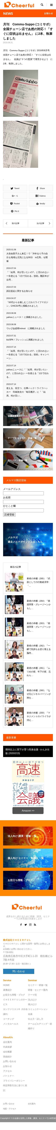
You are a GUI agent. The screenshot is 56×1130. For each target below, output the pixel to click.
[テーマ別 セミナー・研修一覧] (28, 446)
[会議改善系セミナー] (28, 424)
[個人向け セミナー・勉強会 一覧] (28, 866)
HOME (6, 985)
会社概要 (7, 1051)
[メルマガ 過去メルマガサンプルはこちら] (28, 554)
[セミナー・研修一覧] (28, 468)
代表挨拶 (7, 1047)
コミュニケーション (38, 1009)
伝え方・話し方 (35, 1019)
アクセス (7, 1071)
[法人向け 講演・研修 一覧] (28, 844)
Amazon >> (28, 810)
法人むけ (32, 999)
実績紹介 (7, 1056)
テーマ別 (32, 995)
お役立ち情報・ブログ (14, 995)
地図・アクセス (9, 1109)
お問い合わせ (9, 1061)
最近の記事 (15, 567)
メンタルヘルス (10, 1023)
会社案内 (7, 1042)
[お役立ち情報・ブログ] (28, 888)
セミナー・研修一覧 (38, 985)
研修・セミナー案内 (38, 990)
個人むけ (32, 1004)
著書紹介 (7, 990)
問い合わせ (18, 971)
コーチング (8, 1019)
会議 (30, 1014)
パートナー (8, 1076)
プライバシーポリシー (14, 1080)
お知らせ (7, 1066)
